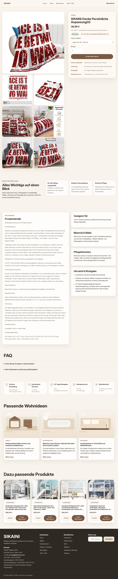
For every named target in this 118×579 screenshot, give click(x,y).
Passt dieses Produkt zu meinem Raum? (19, 364)
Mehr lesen (9, 457)
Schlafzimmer (44, 544)
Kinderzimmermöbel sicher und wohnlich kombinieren (17, 444)
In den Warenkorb (92, 56)
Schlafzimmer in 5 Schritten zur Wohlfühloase (92, 444)
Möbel (42, 541)
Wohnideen (60, 3)
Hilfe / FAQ (70, 3)
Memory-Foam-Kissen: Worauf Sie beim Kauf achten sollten (58, 444)
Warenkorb (110, 3)
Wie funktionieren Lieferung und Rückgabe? (21, 369)
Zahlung (66, 553)
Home (45, 3)
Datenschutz (68, 541)
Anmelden (109, 539)
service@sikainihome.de (17, 555)
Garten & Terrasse (46, 547)
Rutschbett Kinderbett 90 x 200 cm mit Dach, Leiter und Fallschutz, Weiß (44, 507)
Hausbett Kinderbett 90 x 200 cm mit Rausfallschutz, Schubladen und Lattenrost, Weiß (73, 508)
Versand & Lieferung (70, 550)
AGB (65, 544)
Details (10, 518)
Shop (51, 3)
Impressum (67, 538)
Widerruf (67, 547)
